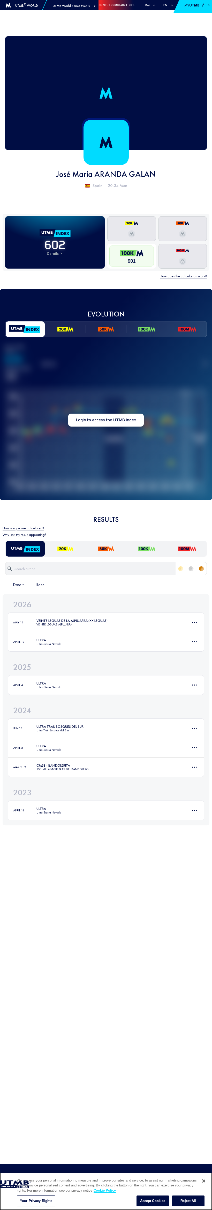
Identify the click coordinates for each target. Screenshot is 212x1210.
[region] (106, 1191)
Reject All (188, 1201)
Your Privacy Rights (36, 1201)
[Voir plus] (194, 622)
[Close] (203, 1181)
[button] (74, 6)
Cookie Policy (105, 1190)
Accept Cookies (152, 1201)
